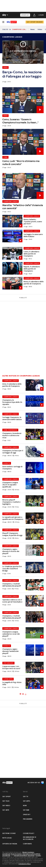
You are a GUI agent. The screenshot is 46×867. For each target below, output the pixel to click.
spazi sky (26, 814)
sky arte (5, 810)
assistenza (31, 855)
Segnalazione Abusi (24, 864)
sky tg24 (5, 801)
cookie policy (28, 833)
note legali (7, 838)
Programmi (27, 819)
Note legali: (6, 828)
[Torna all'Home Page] (12, 22)
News (32, 29)
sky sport (6, 796)
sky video (6, 805)
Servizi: (25, 791)
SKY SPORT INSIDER (35, 22)
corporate (27, 844)
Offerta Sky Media (9, 844)
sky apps (26, 801)
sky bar (26, 810)
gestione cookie (9, 833)
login (41, 15)
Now (25, 805)
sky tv (25, 796)
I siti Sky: (5, 791)
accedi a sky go (34, 782)
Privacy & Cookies (16, 854)
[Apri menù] (3, 22)
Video (40, 29)
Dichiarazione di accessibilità (29, 838)
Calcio (5, 29)
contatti (38, 855)
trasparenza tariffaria (20, 855)
